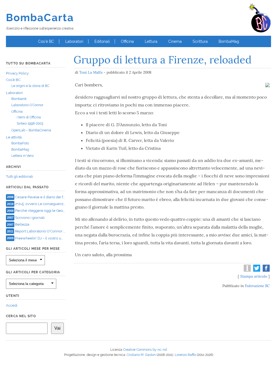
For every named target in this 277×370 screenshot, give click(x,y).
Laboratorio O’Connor (27, 105)
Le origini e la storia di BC (30, 86)
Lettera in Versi (22, 156)
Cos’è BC (46, 41)
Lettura (151, 41)
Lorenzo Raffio (185, 355)
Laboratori (74, 41)
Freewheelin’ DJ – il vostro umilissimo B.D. (49, 238)
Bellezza (22, 224)
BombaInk (19, 99)
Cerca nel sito (21, 316)
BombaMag (229, 41)
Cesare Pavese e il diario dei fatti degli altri (49, 197)
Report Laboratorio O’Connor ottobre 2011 (49, 231)
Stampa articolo (253, 276)
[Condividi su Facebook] (265, 270)
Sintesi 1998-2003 (30, 123)
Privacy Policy (17, 73)
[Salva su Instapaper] (246, 270)
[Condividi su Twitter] (256, 270)
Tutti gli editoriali (19, 176)
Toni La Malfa (91, 72)
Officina (127, 41)
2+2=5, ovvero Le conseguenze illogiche (48, 204)
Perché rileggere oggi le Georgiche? (45, 211)
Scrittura (200, 41)
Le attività (14, 137)
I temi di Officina (29, 117)
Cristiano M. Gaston (141, 355)
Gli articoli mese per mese (33, 249)
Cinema (175, 41)
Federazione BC (257, 285)
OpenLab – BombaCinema (31, 130)
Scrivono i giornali (30, 217)
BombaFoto (20, 143)
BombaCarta (40, 17)
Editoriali (102, 41)
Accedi (11, 305)
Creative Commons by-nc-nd (145, 350)
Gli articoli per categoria (33, 272)
